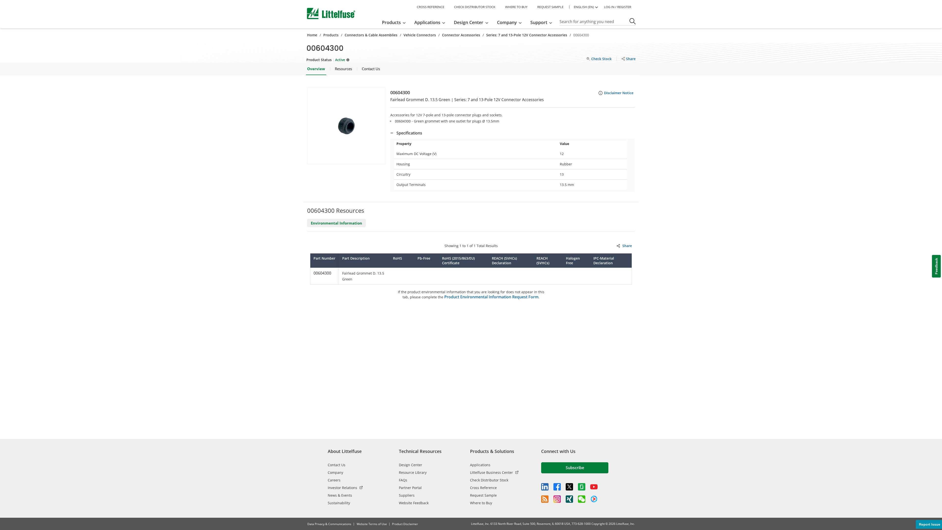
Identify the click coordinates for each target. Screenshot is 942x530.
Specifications (409, 133)
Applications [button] (427, 22)
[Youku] (594, 499)
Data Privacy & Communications (329, 524)
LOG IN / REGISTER (617, 7)
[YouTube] (594, 486)
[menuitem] (395, 22)
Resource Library (413, 472)
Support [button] (538, 22)
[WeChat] (581, 499)
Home (312, 35)
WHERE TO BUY (516, 7)
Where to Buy (481, 503)
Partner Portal (410, 487)
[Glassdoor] (581, 486)
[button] (346, 126)
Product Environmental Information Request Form (491, 297)
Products (331, 35)
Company (335, 472)
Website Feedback (414, 503)
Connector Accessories (461, 35)
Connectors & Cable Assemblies (371, 35)
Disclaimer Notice (618, 93)
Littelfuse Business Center (491, 472)
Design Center (410, 465)
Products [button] (391, 22)
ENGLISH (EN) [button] (584, 7)
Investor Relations (342, 487)
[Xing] (569, 499)
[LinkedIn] (545, 486)
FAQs (403, 480)
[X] (569, 486)
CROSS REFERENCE (430, 7)
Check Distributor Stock (489, 480)
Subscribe (575, 467)
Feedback (936, 266)
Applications (480, 465)
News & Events (340, 495)
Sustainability (339, 503)
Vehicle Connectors (420, 35)
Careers (334, 480)
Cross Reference (483, 487)
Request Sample (483, 495)
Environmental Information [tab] (336, 223)
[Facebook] (557, 486)
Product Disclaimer (405, 524)
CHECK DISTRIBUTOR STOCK (474, 7)
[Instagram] (557, 499)
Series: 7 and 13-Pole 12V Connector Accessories (526, 35)
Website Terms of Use (372, 524)
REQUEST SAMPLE (550, 7)
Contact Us (336, 465)
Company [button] (507, 22)
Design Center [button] (468, 22)
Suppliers (407, 495)
